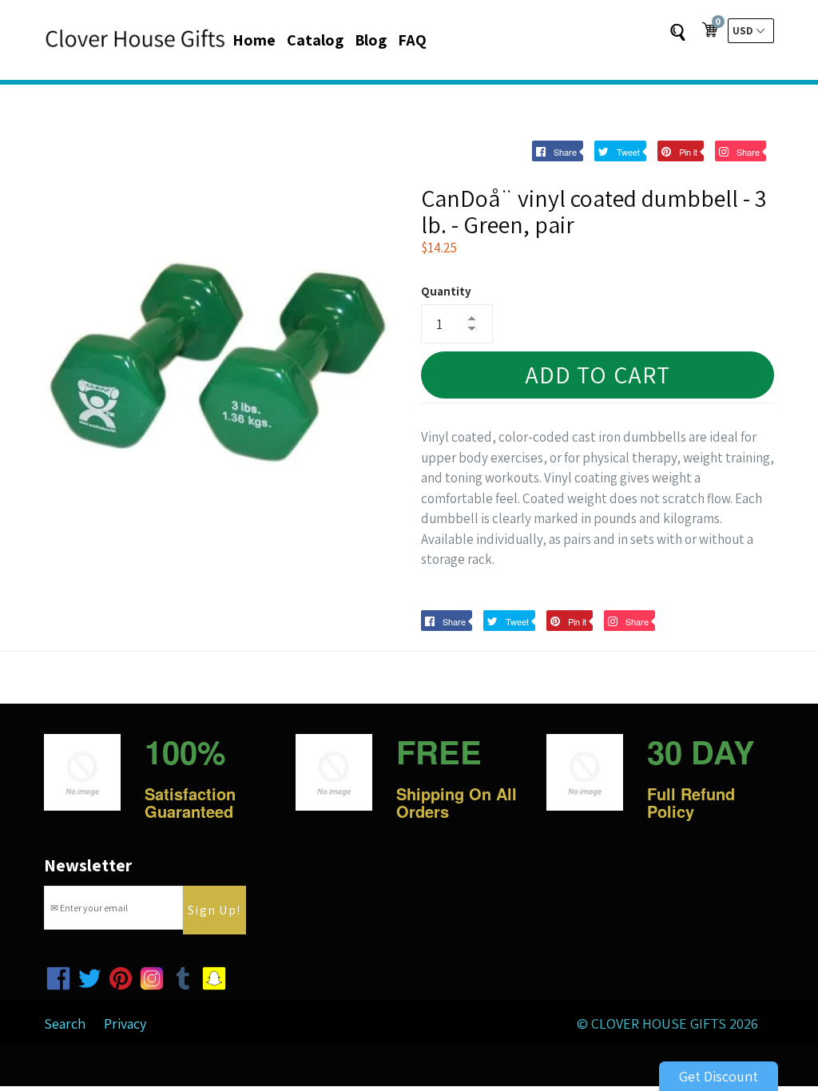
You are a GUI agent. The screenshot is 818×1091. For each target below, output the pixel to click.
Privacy (125, 1023)
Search (64, 1023)
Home (254, 40)
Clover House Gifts (658, 1023)
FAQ (412, 40)
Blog (371, 40)
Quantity (446, 291)
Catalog (315, 40)
